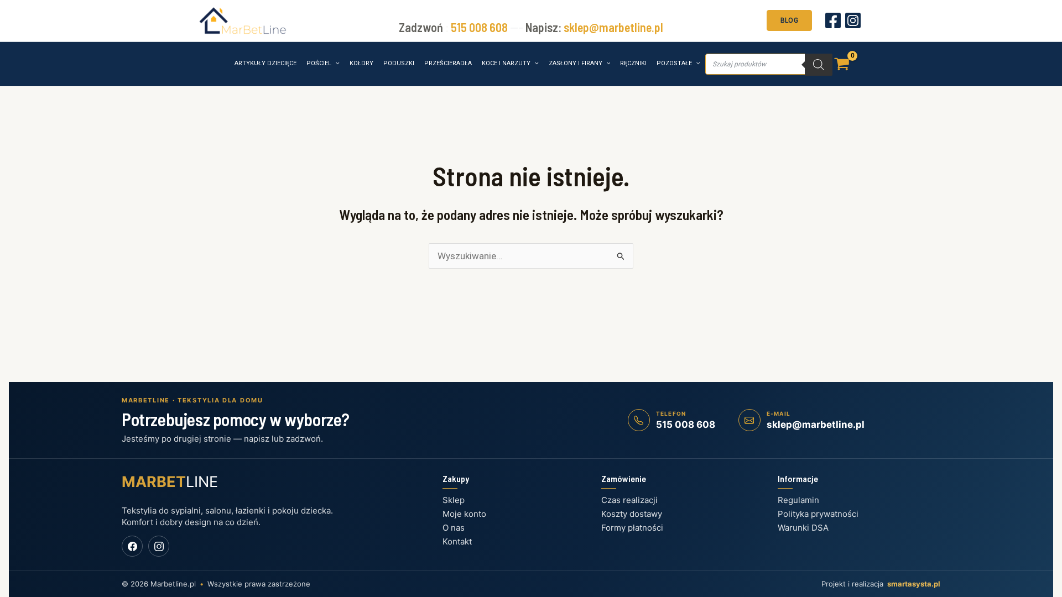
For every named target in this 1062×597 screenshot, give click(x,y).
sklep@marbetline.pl (613, 27)
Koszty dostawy (631, 514)
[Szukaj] (818, 65)
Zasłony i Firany (575, 63)
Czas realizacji (629, 500)
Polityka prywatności (818, 514)
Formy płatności (632, 527)
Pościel (318, 63)
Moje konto (464, 514)
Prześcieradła (448, 63)
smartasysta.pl (913, 583)
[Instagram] (853, 20)
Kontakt (457, 541)
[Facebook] (833, 20)
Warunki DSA (803, 527)
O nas (453, 527)
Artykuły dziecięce (265, 63)
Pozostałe (674, 63)
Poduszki (398, 63)
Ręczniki (633, 63)
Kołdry (361, 63)
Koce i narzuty (506, 63)
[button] (789, 19)
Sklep (453, 500)
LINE (170, 481)
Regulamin (798, 500)
